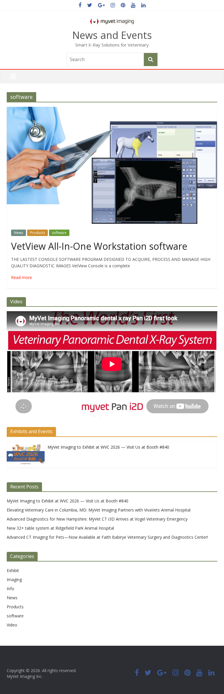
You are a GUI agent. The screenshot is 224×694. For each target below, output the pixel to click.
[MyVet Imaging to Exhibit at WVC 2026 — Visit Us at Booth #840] (26, 444)
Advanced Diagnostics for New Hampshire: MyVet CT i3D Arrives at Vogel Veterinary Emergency (97, 519)
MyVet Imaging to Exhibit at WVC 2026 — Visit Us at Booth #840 (108, 447)
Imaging (14, 579)
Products (37, 232)
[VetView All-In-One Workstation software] (112, 110)
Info (10, 588)
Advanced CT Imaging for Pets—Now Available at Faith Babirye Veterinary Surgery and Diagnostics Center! (108, 537)
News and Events (112, 35)
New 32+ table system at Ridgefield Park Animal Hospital (60, 528)
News (18, 232)
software (59, 232)
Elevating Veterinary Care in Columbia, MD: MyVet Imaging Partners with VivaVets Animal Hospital (98, 510)
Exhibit (13, 570)
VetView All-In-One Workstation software (99, 246)
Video (12, 625)
